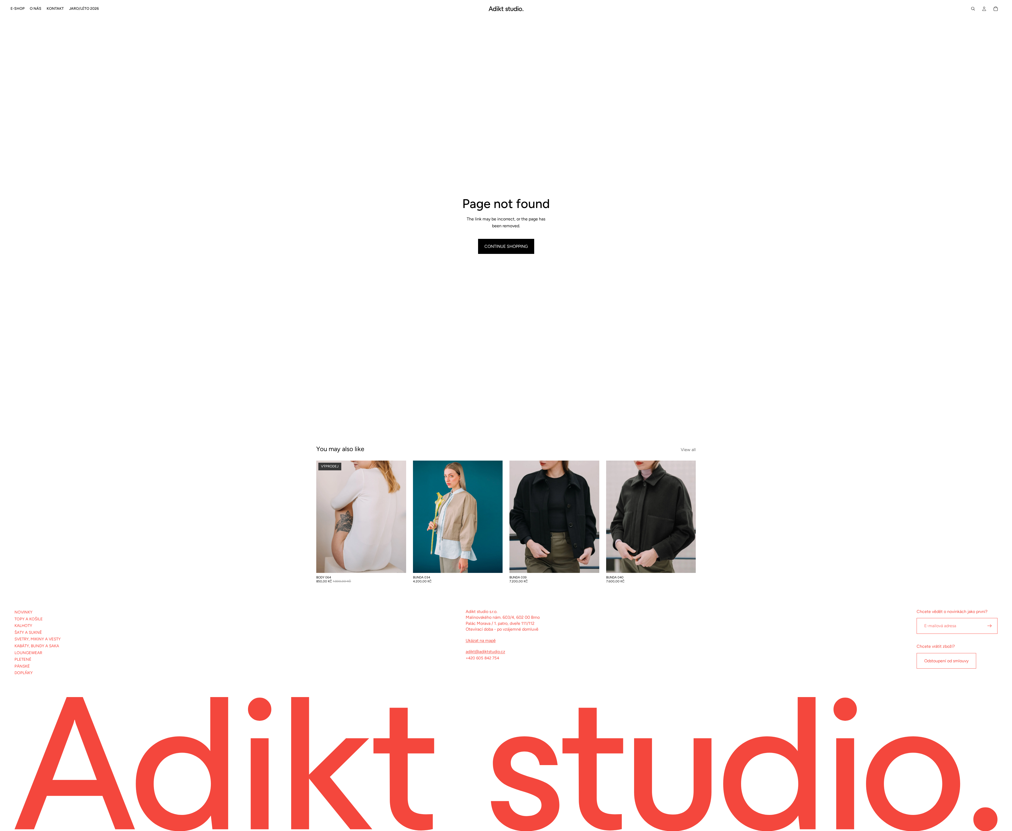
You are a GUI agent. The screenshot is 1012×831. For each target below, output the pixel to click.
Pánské (22, 666)
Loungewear (28, 652)
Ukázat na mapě (481, 640)
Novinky (23, 612)
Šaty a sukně (28, 632)
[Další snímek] (398, 517)
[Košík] (995, 9)
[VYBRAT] (398, 564)
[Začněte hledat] (973, 9)
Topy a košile (28, 619)
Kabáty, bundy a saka (36, 646)
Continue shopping (506, 246)
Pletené (22, 659)
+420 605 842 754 (482, 658)
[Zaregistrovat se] (989, 625)
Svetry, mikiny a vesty (37, 639)
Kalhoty (23, 625)
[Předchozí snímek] (324, 517)
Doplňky (23, 672)
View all (688, 449)
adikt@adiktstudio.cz (485, 651)
